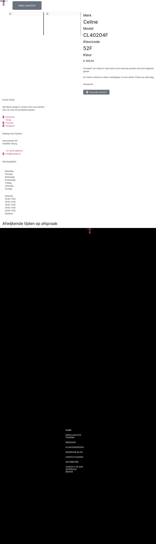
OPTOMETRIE (72, 462)
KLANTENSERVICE (75, 447)
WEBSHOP (71, 442)
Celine (90, 22)
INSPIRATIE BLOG (74, 452)
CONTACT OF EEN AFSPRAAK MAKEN (74, 469)
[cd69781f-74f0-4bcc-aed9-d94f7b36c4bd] (26, 23)
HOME (68, 430)
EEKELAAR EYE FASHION (73, 436)
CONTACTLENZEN (74, 457)
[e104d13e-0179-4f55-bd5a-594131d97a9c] (63, 23)
